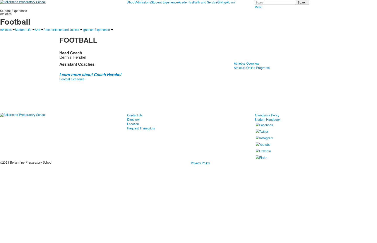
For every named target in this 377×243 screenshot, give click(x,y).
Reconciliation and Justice (61, 29)
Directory (133, 119)
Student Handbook (267, 119)
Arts (37, 29)
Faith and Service (205, 2)
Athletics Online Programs (252, 67)
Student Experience (164, 2)
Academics (185, 2)
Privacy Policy (200, 163)
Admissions (143, 2)
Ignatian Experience (96, 29)
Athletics (6, 29)
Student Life (23, 29)
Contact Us (134, 115)
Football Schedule (71, 79)
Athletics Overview (246, 63)
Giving (221, 2)
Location (133, 124)
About (131, 2)
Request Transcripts (141, 128)
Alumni (230, 2)
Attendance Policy (267, 115)
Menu (258, 7)
